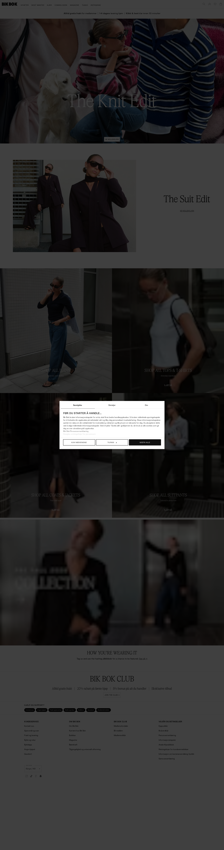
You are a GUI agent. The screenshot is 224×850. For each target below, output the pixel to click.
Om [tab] (146, 405)
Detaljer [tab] (112, 405)
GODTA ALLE (145, 442)
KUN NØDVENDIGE (79, 442)
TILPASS (110, 442)
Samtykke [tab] (77, 405)
